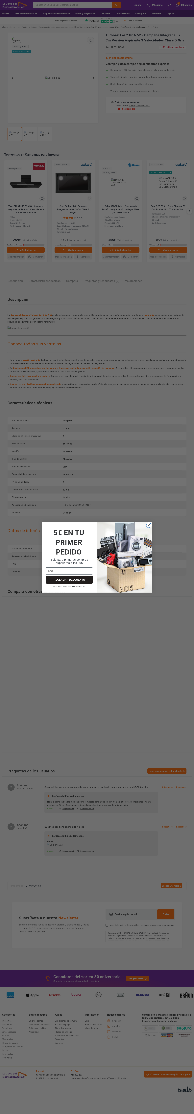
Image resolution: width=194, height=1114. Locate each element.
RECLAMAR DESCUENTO (69, 579)
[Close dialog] (148, 525)
